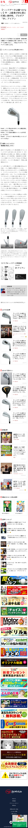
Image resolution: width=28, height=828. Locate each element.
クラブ (18, 27)
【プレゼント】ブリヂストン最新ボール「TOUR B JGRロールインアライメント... (17, 536)
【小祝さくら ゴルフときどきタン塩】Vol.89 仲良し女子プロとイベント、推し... (16, 557)
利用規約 (14, 800)
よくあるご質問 (14, 811)
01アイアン (9, 27)
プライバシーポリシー (14, 803)
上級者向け (3, 29)
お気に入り (24, 34)
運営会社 (14, 805)
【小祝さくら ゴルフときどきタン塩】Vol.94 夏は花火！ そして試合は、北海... (17, 542)
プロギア (22, 27)
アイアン (14, 27)
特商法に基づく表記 (14, 809)
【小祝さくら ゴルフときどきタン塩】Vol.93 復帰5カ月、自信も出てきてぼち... (16, 530)
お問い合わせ (14, 813)
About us (14, 798)
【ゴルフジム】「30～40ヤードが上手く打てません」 (17, 563)
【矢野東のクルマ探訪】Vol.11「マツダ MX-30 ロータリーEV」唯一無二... (16, 523)
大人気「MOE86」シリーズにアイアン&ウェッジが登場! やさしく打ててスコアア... (17, 550)
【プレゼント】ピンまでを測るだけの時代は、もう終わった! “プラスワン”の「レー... (17, 570)
